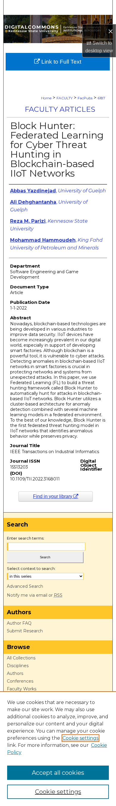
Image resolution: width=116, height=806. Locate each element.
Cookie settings (80, 738)
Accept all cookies (58, 772)
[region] (58, 748)
